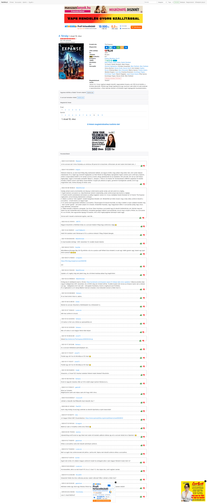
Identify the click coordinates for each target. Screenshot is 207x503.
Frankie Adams (142, 70)
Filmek (12, 2)
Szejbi (77, 370)
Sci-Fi (117, 58)
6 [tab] (79, 110)
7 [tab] (83, 115)
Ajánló (24, 2)
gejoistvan (79, 440)
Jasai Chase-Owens (133, 74)
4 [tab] (72, 110)
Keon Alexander (123, 70)
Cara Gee (118, 72)
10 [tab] (94, 115)
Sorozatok (18, 2)
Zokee (77, 301)
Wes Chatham (135, 66)
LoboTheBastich (80, 230)
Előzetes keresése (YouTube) (113, 78)
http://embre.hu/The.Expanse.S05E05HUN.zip (79, 339)
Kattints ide (81, 97)
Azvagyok (79, 423)
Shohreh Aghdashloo (111, 66)
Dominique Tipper (139, 72)
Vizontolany (79, 492)
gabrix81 (77, 387)
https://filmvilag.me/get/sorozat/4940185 (73, 261)
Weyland (78, 161)
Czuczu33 (79, 398)
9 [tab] (90, 115)
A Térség (64, 36)
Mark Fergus (108, 62)
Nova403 (79, 475)
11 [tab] (102, 115)
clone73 (78, 336)
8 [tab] (86, 115)
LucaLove (78, 310)
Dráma (107, 58)
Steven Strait (118, 68)
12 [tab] (98, 115)
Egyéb (31, 2)
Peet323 (78, 406)
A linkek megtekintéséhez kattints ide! (103, 124)
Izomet (77, 457)
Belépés (182, 2)
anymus (78, 432)
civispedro (79, 258)
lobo (76, 415)
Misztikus (112, 58)
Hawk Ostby (116, 62)
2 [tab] (65, 110)
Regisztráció (190, 2)
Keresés (177, 2)
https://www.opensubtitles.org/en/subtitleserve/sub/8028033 (104, 418)
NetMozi (4, 2)
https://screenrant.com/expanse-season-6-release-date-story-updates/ (108, 282)
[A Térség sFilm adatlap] (109, 50)
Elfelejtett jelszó (200, 2)
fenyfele (77, 247)
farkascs (78, 293)
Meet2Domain (80, 188)
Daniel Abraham (126, 62)
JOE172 (78, 221)
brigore (78, 169)
